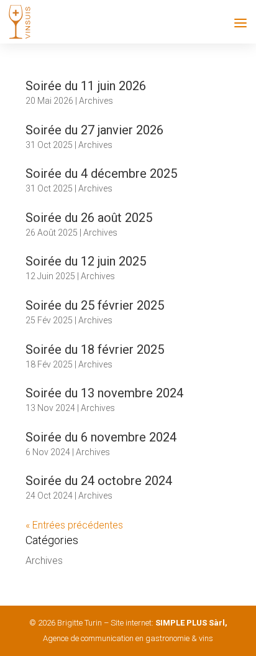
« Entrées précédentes (74, 525)
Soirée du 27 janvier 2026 (94, 129)
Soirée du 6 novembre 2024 (100, 437)
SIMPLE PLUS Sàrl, (191, 622)
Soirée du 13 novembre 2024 (104, 393)
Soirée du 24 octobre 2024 (98, 480)
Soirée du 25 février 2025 (94, 305)
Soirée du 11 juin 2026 (85, 85)
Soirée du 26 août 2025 (88, 217)
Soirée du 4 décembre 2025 (101, 173)
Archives (96, 101)
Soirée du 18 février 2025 (94, 349)
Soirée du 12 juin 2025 (85, 261)
